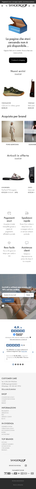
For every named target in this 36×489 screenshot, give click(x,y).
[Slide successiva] (32, 133)
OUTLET (4, 401)
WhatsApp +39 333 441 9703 (11, 386)
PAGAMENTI (5, 411)
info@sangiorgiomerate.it (9, 384)
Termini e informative (18, 485)
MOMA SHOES (6, 446)
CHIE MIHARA (6, 448)
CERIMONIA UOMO (8, 428)
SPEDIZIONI (5, 413)
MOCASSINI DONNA (8, 430)
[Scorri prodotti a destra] (32, 94)
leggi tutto (24, 351)
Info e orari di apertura (9, 389)
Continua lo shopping (18, 60)
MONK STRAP (5, 434)
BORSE (4, 432)
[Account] (29, 6)
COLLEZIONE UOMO (8, 397)
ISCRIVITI (8, 300)
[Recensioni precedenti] (3, 352)
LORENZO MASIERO (8, 444)
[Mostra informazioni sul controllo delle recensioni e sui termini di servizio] (30, 337)
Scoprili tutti (18, 74)
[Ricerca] (6, 6)
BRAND (4, 403)
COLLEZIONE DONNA (8, 399)
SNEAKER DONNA (7, 426)
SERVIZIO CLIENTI (7, 417)
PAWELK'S (4, 450)
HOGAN (4, 442)
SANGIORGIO (20, 481)
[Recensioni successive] (32, 352)
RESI (3, 415)
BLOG (3, 419)
